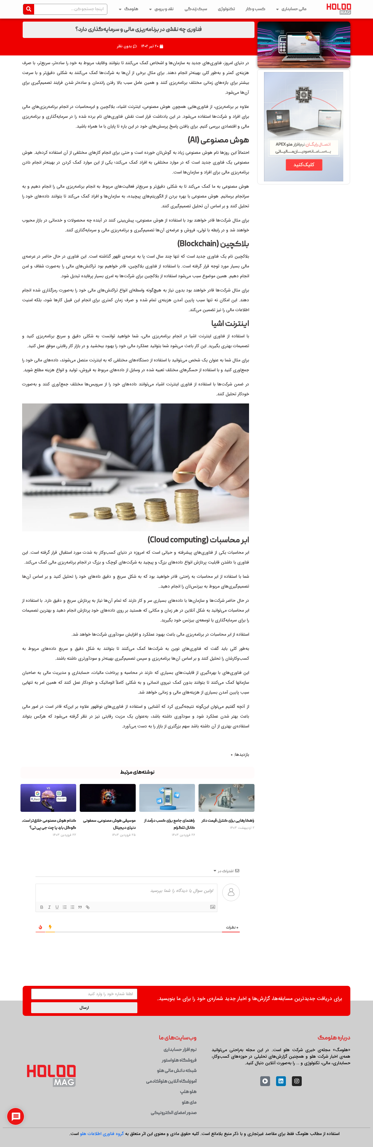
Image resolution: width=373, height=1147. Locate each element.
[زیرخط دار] (57, 907)
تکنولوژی (226, 9)
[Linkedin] (281, 1081)
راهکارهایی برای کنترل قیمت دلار (228, 821)
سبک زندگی (196, 9)
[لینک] (87, 907)
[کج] (49, 907)
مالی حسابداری (294, 9)
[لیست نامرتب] (72, 907)
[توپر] (41, 907)
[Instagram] (297, 1081)
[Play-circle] (265, 1081)
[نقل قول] (80, 907)
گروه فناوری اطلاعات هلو (102, 1133)
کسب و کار (255, 9)
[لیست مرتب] (64, 907)
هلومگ (131, 9)
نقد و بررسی (164, 9)
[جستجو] (28, 9)
